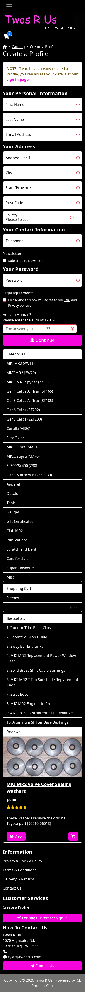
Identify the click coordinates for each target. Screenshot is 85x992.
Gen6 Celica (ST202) (23, 409)
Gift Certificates (20, 521)
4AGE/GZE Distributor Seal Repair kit (41, 712)
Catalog (18, 46)
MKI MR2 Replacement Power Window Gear (41, 658)
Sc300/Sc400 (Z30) (22, 465)
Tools (11, 502)
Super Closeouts (21, 567)
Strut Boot (19, 694)
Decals (12, 493)
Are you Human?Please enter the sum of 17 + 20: (30, 317)
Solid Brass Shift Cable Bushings (37, 670)
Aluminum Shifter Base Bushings (40, 722)
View (18, 836)
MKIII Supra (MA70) (23, 456)
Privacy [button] (13, 305)
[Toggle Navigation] (9, 6)
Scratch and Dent (21, 549)
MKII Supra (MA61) (23, 447)
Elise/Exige (16, 437)
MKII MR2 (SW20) (21, 372)
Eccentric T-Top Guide (28, 637)
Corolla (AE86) (18, 428)
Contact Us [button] (44, 965)
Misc (11, 577)
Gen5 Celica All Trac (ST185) (30, 400)
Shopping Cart (19, 588)
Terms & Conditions (19, 870)
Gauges (13, 512)
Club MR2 (15, 530)
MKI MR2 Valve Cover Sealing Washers (39, 787)
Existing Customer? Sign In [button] (44, 917)
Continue (44, 340)
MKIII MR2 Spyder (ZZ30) (28, 381)
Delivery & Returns (19, 879)
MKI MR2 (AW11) (21, 363)
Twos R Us (44, 980)
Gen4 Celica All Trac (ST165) (30, 391)
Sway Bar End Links (26, 646)
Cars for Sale (17, 558)
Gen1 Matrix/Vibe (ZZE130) (29, 474)
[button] (6, 36)
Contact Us (12, 888)
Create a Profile (16, 907)
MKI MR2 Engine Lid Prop (32, 703)
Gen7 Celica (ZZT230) (24, 419)
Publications (17, 539)
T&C (67, 300)
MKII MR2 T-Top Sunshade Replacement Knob (42, 682)
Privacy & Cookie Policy (22, 860)
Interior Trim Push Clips (30, 627)
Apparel (13, 484)
